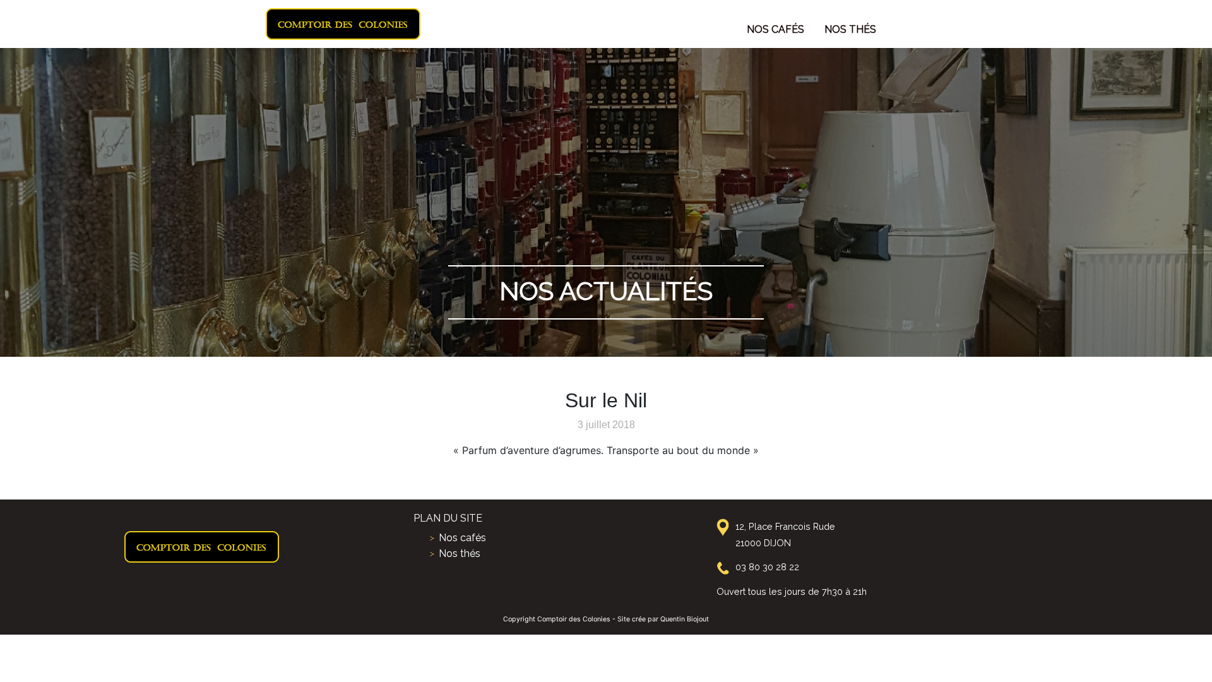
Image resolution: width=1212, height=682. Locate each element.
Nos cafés (775, 29)
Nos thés (850, 29)
